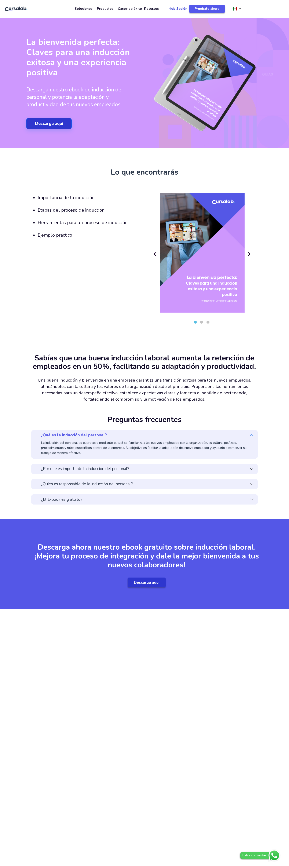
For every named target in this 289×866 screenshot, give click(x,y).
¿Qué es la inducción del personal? (74, 435)
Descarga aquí (49, 123)
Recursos (152, 8)
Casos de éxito (130, 8)
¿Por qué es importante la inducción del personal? (85, 469)
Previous (155, 254)
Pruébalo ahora (207, 8)
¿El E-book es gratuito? (61, 499)
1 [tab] (195, 322)
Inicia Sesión (177, 8)
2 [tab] (201, 322)
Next (249, 254)
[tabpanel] (202, 248)
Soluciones (84, 8)
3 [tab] (207, 322)
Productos (105, 8)
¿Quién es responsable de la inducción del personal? (87, 484)
